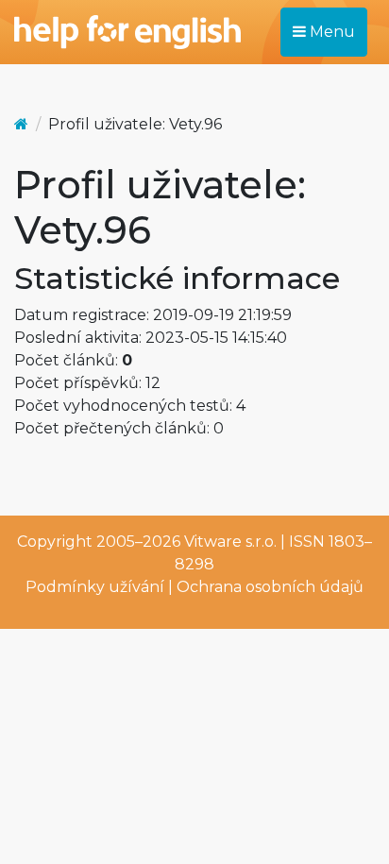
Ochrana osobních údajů (270, 587)
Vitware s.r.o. (230, 542)
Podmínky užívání (94, 587)
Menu (330, 32)
